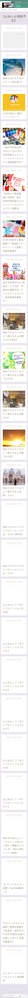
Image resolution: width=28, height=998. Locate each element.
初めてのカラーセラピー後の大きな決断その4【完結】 (13, 336)
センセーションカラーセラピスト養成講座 (13, 976)
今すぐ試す (18, 6)
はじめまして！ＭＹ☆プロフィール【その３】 (13, 725)
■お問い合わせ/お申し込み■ (13, 9)
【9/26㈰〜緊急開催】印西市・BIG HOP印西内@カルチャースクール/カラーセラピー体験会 (14, 201)
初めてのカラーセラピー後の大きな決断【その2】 (13, 452)
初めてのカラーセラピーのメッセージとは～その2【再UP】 (13, 530)
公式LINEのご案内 (12, 113)
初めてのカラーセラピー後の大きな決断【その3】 (13, 375)
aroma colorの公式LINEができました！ (12, 116)
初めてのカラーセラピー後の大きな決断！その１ (13, 491)
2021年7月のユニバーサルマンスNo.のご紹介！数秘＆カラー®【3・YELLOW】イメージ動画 (13, 845)
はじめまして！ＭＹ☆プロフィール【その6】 (13, 608)
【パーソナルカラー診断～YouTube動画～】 (13, 887)
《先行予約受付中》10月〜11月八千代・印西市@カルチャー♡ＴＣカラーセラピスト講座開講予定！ (13, 155)
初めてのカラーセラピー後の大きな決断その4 (13, 413)
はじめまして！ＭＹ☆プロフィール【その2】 (13, 764)
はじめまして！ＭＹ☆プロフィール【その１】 (13, 802)
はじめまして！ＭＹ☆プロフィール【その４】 (13, 686)
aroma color (3, 9)
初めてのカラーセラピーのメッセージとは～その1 (13, 569)
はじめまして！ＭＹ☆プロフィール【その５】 (13, 647)
